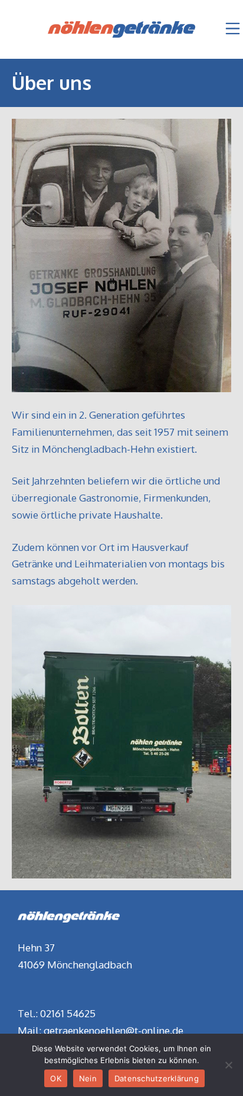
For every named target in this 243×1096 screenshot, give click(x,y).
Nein (88, 1078)
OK (55, 1078)
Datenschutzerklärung (156, 1078)
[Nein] (228, 1065)
